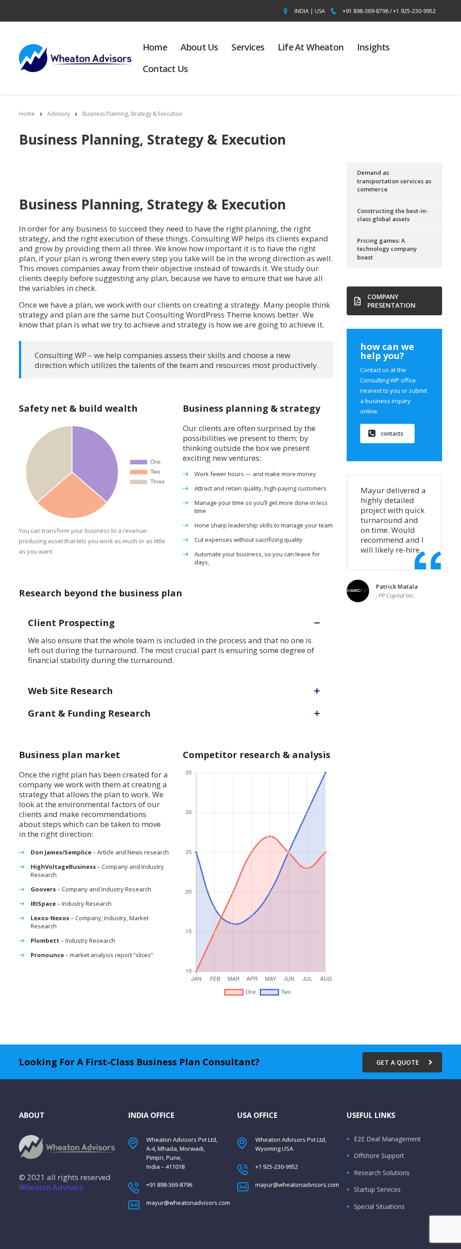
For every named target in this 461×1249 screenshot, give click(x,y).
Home (155, 47)
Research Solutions (382, 1173)
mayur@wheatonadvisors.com (188, 1203)
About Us (199, 47)
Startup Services (377, 1189)
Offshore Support (379, 1156)
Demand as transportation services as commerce (394, 180)
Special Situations (379, 1207)
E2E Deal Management (387, 1139)
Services (247, 47)
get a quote (397, 1062)
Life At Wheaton (310, 47)
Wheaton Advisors (51, 1187)
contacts (392, 433)
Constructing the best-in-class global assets (392, 215)
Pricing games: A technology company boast (387, 248)
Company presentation (391, 300)
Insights (373, 47)
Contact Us (165, 69)
